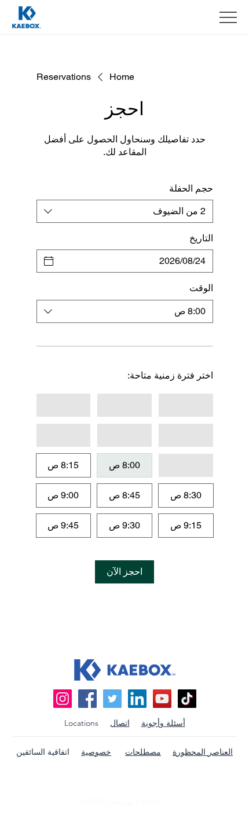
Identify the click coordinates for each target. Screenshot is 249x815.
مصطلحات (143, 752)
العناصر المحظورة (203, 752)
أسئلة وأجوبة (163, 723)
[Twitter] (112, 698)
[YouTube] (162, 698)
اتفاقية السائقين (42, 752)
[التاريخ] (49, 261)
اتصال (120, 723)
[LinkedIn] (137, 698)
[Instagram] (62, 698)
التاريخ (201, 238)
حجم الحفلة (191, 188)
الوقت (201, 287)
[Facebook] (87, 698)
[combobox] (124, 211)
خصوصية (96, 752)
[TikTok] (187, 698)
